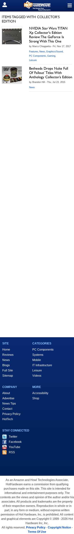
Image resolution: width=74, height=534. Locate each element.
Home (6, 349)
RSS (12, 452)
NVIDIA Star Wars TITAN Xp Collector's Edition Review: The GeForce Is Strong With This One (48, 34)
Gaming (51, 55)
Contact (7, 408)
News (42, 51)
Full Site (7, 370)
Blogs (6, 365)
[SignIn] (7, 5)
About (6, 393)
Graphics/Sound (54, 51)
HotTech (7, 419)
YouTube (14, 447)
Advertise (8, 398)
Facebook (15, 441)
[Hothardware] (37, 5)
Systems (37, 354)
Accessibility (40, 393)
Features (33, 51)
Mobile (36, 360)
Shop (35, 398)
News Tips (9, 403)
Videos (36, 375)
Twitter (13, 436)
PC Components (37, 55)
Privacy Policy (11, 413)
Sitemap (7, 375)
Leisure (33, 60)
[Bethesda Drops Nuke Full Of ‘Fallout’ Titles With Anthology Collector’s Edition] (12, 75)
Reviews (7, 354)
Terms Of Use (37, 531)
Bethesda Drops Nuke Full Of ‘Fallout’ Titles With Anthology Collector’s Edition (50, 72)
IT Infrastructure (42, 365)
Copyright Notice (59, 527)
